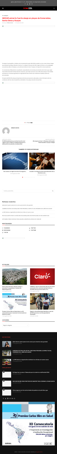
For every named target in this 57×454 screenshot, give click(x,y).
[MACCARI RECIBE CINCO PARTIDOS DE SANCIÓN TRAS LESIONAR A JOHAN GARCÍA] (6, 384)
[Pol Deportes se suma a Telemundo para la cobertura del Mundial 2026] (6, 375)
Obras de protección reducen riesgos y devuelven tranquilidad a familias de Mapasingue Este (12, 288)
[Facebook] (25, 4)
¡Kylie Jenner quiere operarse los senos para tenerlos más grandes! (17, 205)
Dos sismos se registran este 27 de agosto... (14, 171)
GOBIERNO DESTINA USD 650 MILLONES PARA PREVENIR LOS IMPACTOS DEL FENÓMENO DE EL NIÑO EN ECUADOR (27, 208)
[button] (4, 165)
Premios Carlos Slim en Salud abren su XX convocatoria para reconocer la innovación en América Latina (14, 313)
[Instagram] (29, 4)
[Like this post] (25, 122)
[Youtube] (32, 4)
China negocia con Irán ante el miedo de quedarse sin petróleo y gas (30, 390)
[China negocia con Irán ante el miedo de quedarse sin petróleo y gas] (6, 393)
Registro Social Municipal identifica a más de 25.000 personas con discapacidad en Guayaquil (41, 313)
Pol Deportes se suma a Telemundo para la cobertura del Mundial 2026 (31, 372)
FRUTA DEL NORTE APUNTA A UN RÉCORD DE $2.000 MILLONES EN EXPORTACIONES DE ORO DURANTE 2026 (25, 215)
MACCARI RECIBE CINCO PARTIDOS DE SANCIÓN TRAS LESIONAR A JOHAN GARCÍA (34, 381)
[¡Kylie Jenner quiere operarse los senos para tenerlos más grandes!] (6, 344)
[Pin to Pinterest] (30, 122)
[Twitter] (27, 4)
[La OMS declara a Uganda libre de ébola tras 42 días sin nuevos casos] (6, 362)
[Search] (54, 8)
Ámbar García (10, 22)
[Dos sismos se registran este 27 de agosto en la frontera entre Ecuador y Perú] (15, 161)
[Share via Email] (31, 122)
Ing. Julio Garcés (39, 452)
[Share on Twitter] (28, 122)
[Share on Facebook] (27, 122)
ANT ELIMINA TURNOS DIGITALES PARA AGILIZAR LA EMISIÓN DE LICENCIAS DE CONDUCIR (21, 219)
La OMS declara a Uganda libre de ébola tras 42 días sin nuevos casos (18, 212)
